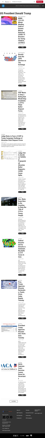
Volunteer (27, 410)
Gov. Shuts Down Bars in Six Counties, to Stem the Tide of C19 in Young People (22, 207)
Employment (19, 418)
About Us (18, 410)
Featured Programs (21, 52)
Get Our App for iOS (38, 413)
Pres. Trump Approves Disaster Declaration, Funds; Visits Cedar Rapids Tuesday (21, 291)
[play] (3, 6)
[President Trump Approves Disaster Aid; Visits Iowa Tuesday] (9, 327)
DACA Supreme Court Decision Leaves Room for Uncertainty (22, 371)
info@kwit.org (7, 428)
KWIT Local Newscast (21, 16)
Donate (40, 1)
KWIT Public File (19, 412)
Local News (20, 90)
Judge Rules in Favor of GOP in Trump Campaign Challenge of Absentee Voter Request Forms (12, 138)
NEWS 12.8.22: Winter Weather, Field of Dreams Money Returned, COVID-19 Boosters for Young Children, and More (21, 30)
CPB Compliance (29, 418)
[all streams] (43, 6)
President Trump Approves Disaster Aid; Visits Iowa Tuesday (22, 331)
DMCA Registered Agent (6, 430)
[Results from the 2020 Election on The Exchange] (9, 56)
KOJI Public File (19, 415)
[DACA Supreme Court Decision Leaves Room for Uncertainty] (9, 366)
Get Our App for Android (38, 410)
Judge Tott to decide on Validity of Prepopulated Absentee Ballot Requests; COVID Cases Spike (22, 164)
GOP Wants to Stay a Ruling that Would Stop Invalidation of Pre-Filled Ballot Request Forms (22, 102)
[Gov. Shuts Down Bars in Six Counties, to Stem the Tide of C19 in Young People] (9, 201)
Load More (14, 401)
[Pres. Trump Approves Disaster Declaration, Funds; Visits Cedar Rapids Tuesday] (9, 284)
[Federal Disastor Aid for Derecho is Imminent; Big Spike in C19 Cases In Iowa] (9, 242)
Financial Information (30, 412)
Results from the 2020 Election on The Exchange (22, 59)
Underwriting (28, 415)
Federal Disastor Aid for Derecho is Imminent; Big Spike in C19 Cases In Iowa (22, 249)
